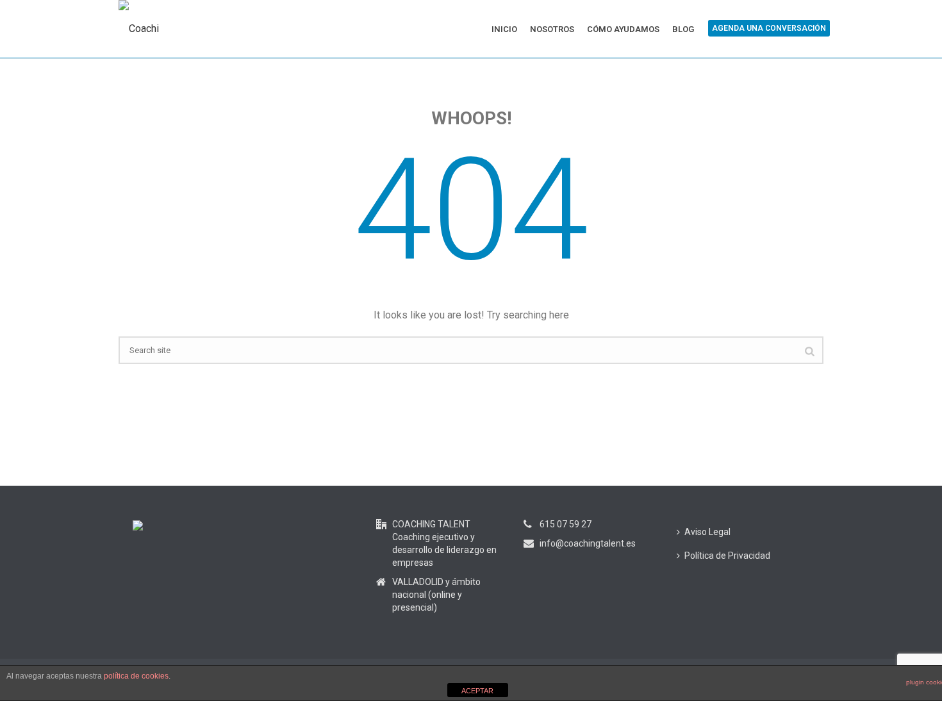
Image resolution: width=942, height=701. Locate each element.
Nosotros (552, 29)
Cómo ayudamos (623, 29)
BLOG (683, 29)
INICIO (504, 29)
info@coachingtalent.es (588, 543)
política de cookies (136, 676)
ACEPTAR (477, 691)
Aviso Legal (707, 532)
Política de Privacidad (727, 555)
